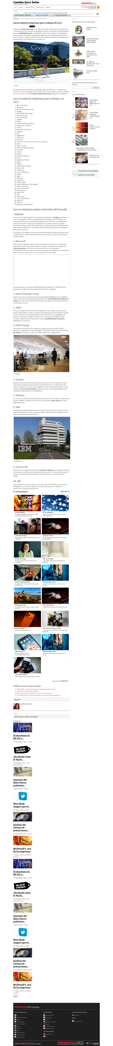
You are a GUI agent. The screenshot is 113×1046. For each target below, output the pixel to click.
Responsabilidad (30, 1042)
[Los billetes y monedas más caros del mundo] (78, 62)
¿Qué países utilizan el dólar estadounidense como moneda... (86, 149)
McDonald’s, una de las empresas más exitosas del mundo (36, 689)
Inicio (15, 7)
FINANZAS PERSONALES (61, 15)
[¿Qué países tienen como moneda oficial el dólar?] (78, 41)
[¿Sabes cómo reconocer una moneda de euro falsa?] (78, 53)
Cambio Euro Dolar (26, 2)
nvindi (30, 742)
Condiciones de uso (19, 1042)
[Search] (97, 13)
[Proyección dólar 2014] (78, 73)
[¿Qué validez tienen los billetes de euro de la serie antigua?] (81, 102)
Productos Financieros (21, 1017)
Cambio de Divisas (29, 7)
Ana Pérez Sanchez (42, 18)
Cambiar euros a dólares (92, 28)
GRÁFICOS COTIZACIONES (42, 15)
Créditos (18, 1026)
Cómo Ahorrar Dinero (50, 1026)
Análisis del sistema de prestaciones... (21, 827)
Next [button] (15, 996)
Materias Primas (48, 1034)
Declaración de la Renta (50, 1022)
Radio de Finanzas (78, 1021)
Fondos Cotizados (20, 1022)
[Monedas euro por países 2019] (81, 158)
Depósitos (18, 1019)
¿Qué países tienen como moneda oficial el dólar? (93, 40)
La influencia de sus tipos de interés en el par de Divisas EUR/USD (38, 695)
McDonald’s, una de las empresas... (22, 850)
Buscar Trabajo (48, 1017)
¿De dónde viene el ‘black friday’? (27, 691)
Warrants (47, 1024)
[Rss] (98, 8)
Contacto (48, 7)
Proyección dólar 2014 (91, 72)
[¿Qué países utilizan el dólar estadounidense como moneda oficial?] (81, 140)
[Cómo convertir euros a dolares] (81, 127)
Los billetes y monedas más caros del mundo (93, 64)
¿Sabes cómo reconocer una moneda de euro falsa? (92, 54)
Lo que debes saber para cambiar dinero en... (95, 115)
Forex (46, 1036)
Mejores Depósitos (20, 1037)
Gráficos (21, 7)
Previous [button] (17, 721)
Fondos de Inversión (21, 1024)
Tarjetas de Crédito (20, 1032)
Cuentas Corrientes (20, 1035)
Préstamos (18, 1028)
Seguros (18, 1030)
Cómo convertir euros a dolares (95, 127)
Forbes (18, 94)
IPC (17, 1015)
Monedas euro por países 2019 (94, 156)
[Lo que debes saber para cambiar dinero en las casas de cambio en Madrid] (81, 115)
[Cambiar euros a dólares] (78, 29)
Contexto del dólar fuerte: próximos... (20, 782)
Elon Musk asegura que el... (21, 805)
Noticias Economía (49, 1015)
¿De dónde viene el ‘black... (22, 758)
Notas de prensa (40, 7)
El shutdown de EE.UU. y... (21, 737)
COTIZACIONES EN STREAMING (23, 15)
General (15, 18)
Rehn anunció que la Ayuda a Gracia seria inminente (34, 693)
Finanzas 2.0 (76, 1015)
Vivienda (47, 1019)
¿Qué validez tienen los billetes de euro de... (94, 102)
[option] (22, 733)
